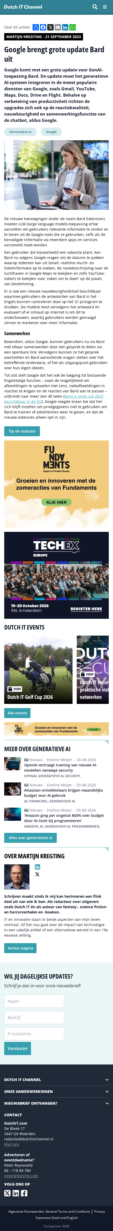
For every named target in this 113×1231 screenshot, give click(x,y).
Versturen (18, 1048)
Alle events (17, 712)
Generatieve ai (20, 131)
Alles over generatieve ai (30, 837)
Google (51, 131)
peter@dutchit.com (21, 1175)
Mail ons (11, 1144)
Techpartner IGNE (56, 1226)
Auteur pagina (20, 948)
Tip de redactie (22, 431)
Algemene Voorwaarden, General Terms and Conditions (49, 1211)
